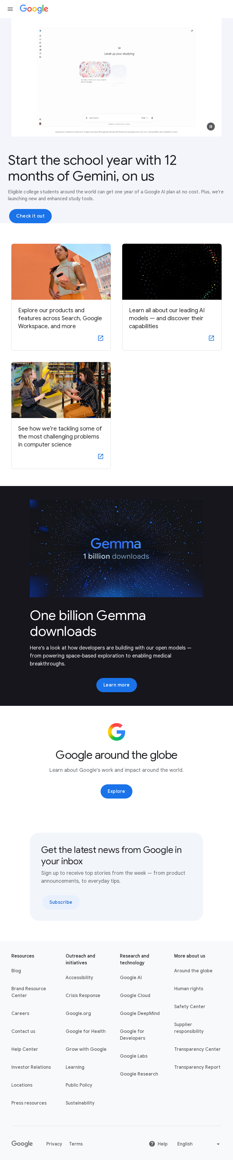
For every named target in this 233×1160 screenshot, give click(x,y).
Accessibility (79, 978)
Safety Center (189, 1007)
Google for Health (86, 1031)
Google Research (139, 1074)
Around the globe (193, 971)
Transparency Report (197, 1067)
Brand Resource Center (28, 992)
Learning (75, 1067)
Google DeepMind (140, 1013)
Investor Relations (31, 1067)
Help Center (24, 1049)
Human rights (188, 989)
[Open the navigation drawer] (10, 9)
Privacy (54, 1144)
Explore (116, 791)
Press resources (29, 1103)
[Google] (34, 9)
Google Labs (133, 1056)
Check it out (30, 216)
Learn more (116, 685)
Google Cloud (135, 995)
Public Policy (79, 1085)
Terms (76, 1144)
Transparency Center (197, 1049)
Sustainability (80, 1103)
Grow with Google (86, 1049)
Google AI (131, 978)
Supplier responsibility (189, 1028)
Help (163, 1144)
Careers (20, 1013)
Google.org (78, 1013)
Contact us (23, 1031)
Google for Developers (132, 1035)
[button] (211, 126)
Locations (21, 1085)
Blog (16, 971)
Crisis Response (83, 995)
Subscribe (60, 902)
